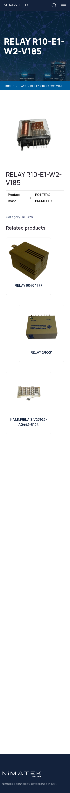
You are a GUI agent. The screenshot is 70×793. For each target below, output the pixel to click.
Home (8, 86)
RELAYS (21, 86)
